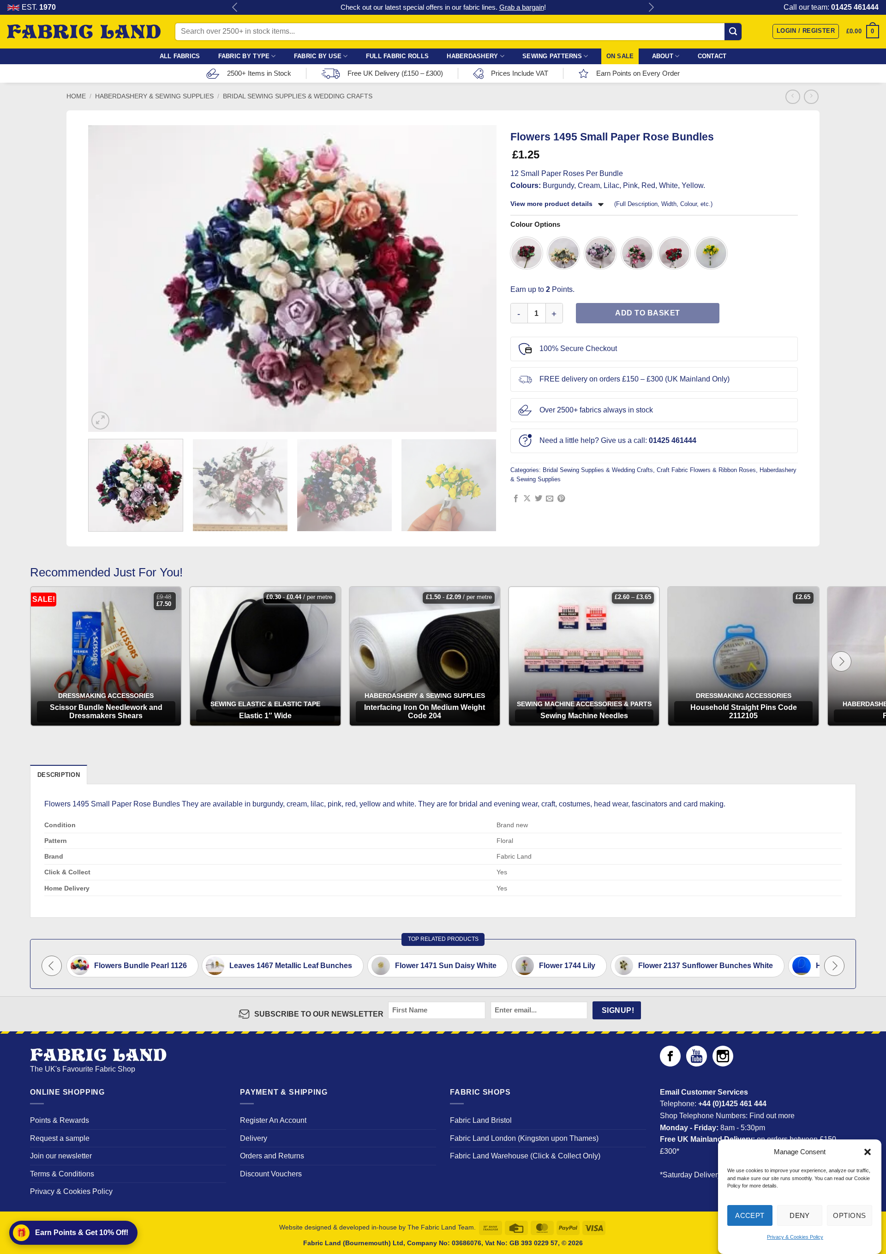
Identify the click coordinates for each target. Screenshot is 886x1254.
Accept (750, 1215)
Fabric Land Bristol (481, 1120)
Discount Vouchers (271, 1174)
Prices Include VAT (519, 73)
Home (76, 96)
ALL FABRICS (180, 56)
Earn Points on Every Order (638, 73)
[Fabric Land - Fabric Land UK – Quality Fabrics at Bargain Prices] (84, 31)
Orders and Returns (272, 1156)
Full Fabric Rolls (397, 56)
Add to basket (647, 313)
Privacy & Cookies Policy (795, 1237)
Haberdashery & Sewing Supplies (154, 96)
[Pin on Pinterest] (561, 499)
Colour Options (535, 224)
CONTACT (712, 56)
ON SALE (620, 56)
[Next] (481, 278)
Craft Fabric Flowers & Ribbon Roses (706, 469)
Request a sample (60, 1138)
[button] (867, 1152)
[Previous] (104, 278)
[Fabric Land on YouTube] (696, 1064)
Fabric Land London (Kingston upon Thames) (524, 1138)
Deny (800, 1215)
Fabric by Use (317, 56)
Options (849, 1215)
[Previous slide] (52, 966)
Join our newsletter (61, 1156)
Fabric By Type (244, 56)
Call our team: (831, 7)
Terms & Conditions (62, 1174)
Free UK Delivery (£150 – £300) (395, 73)
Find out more (772, 1116)
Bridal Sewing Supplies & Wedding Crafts (297, 96)
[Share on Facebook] (516, 499)
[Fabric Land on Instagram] (722, 1064)
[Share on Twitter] (538, 499)
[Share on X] (527, 499)
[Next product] (792, 97)
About (662, 56)
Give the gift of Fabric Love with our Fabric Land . (443, 7)
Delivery (253, 1138)
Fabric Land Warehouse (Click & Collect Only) (525, 1156)
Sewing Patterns (552, 56)
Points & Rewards (59, 1120)
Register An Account (273, 1120)
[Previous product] (811, 97)
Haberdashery (472, 56)
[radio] (526, 253)
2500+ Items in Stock (259, 73)
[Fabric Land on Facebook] (670, 1064)
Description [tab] (58, 774)
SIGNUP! (618, 1010)
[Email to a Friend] (549, 499)
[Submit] (733, 31)
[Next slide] (841, 661)
